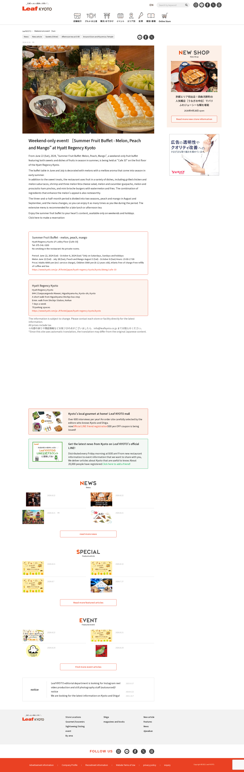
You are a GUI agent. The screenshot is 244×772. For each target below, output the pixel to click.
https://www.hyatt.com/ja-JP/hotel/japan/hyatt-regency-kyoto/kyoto (66, 310)
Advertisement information (41, 765)
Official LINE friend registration (90, 426)
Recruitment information (96, 765)
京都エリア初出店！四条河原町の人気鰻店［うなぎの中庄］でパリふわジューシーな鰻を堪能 (194, 101)
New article (37, 36)
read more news (88, 533)
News (26, 36)
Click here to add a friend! (116, 464)
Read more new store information (194, 119)
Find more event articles (88, 666)
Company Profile (69, 765)
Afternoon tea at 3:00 (71, 36)
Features (148, 721)
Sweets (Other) (51, 36)
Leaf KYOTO (26, 31)
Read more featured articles (88, 602)
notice (54, 691)
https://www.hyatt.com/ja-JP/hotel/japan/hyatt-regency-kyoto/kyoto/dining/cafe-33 (74, 269)
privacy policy (149, 765)
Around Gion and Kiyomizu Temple (98, 36)
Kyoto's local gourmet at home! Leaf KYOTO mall (99, 414)
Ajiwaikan (148, 730)
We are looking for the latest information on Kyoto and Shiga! (85, 695)
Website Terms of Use (125, 765)
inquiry (167, 765)
